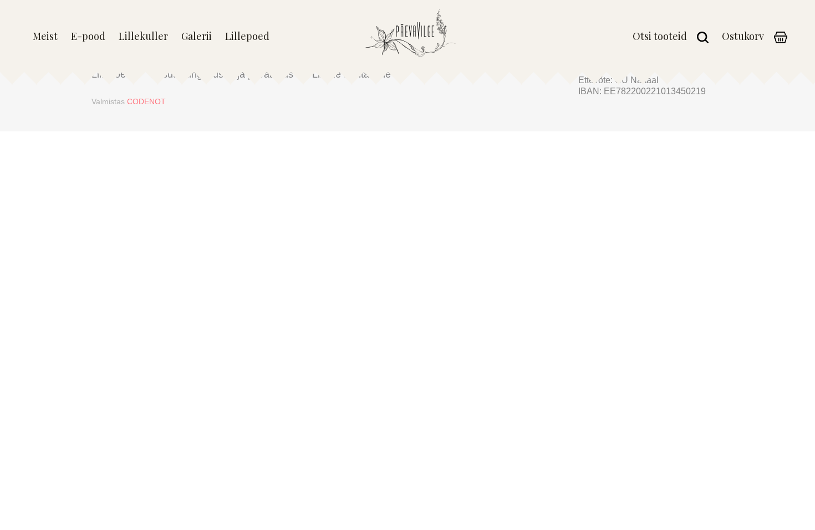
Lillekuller (143, 36)
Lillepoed (247, 36)
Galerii (196, 36)
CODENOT (146, 101)
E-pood (88, 36)
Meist (45, 36)
